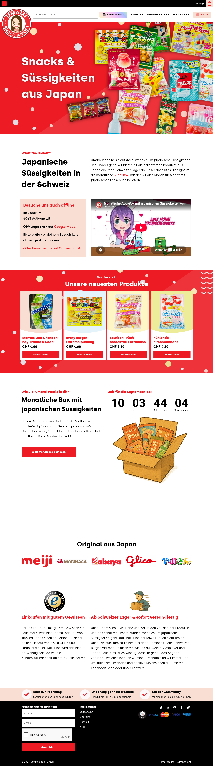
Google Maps (64, 227)
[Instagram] (168, 707)
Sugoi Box (121, 175)
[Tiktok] (161, 707)
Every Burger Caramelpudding (59, 340)
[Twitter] (188, 707)
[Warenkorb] (209, 3)
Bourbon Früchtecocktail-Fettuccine (107, 340)
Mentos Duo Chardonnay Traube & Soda (20, 340)
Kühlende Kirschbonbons (145, 340)
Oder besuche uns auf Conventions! (51, 248)
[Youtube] (175, 707)
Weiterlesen (20, 354)
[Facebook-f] (182, 707)
